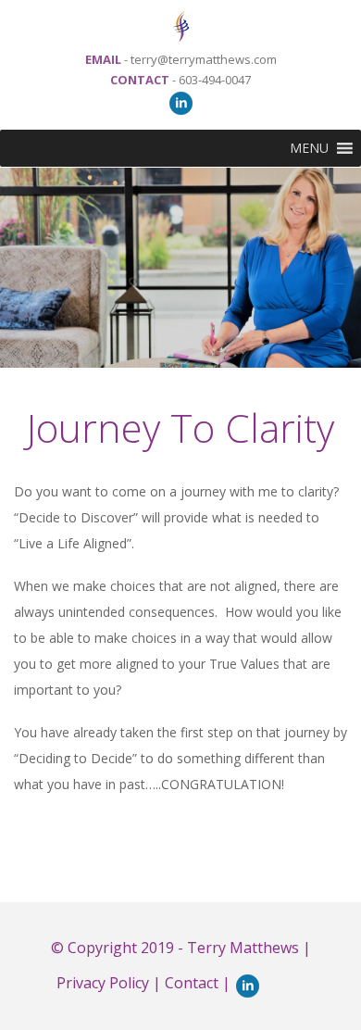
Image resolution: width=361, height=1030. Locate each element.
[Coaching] (180, 21)
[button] (309, 148)
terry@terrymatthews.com (204, 59)
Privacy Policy (102, 983)
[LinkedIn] (181, 102)
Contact (191, 983)
